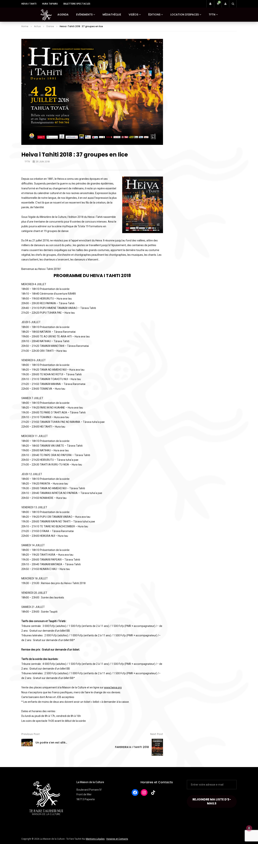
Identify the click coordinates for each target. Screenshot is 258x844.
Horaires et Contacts (157, 782)
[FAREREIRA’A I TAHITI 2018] (157, 747)
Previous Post (30, 734)
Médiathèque (112, 14)
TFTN (212, 14)
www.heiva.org (113, 687)
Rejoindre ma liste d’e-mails (211, 801)
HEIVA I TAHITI (28, 3)
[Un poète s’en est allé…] (27, 742)
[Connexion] (225, 4)
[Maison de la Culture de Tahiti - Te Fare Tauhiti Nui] (46, 14)
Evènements (84, 14)
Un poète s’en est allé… (51, 742)
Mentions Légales (95, 839)
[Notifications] (210, 4)
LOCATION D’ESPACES (184, 14)
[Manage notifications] (249, 828)
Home (24, 26)
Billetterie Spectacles (76, 3)
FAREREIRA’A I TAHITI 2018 (132, 747)
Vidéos (133, 14)
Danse (50, 26)
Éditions (154, 14)
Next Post (156, 734)
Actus (37, 26)
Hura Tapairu (50, 3)
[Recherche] (233, 4)
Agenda (63, 14)
